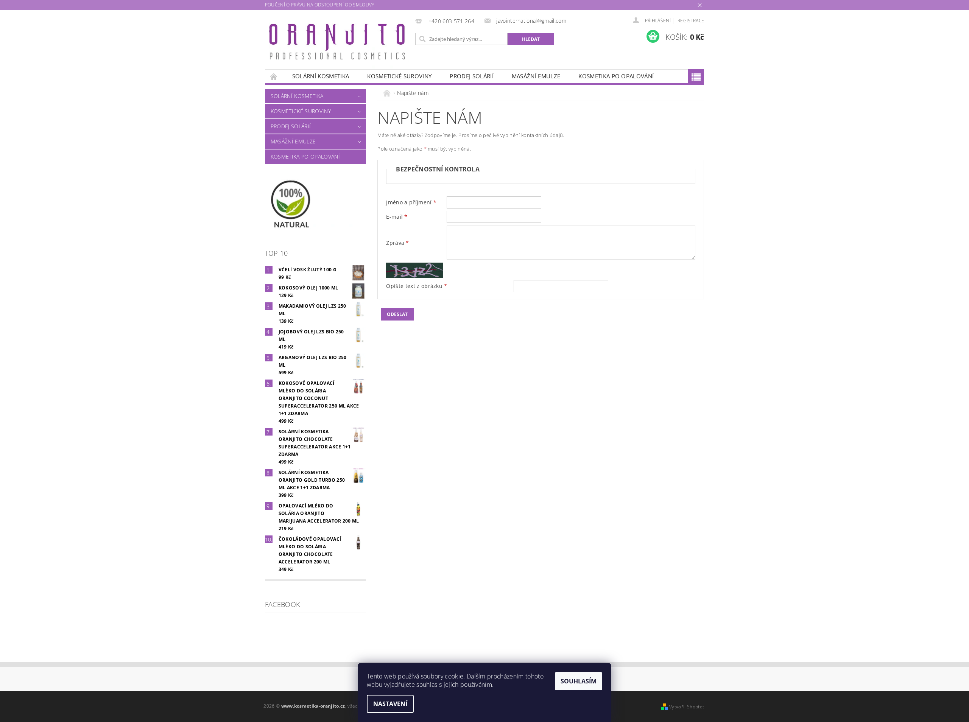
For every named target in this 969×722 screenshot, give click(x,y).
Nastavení (390, 704)
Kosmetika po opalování (616, 76)
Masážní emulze (536, 76)
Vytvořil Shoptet (686, 706)
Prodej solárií (471, 76)
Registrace (691, 20)
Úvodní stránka (274, 76)
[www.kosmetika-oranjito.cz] (338, 43)
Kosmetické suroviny (399, 76)
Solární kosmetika (320, 76)
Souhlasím (579, 681)
